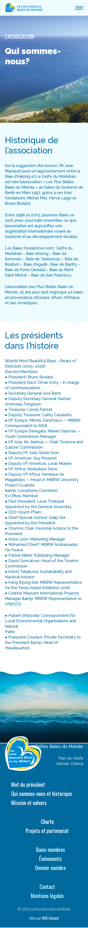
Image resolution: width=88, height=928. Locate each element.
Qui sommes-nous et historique (41, 793)
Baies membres (50, 849)
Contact (47, 886)
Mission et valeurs (29, 802)
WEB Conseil (50, 918)
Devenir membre (50, 867)
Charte (47, 821)
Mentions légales (47, 895)
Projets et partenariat (47, 830)
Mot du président (28, 784)
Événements (50, 858)
